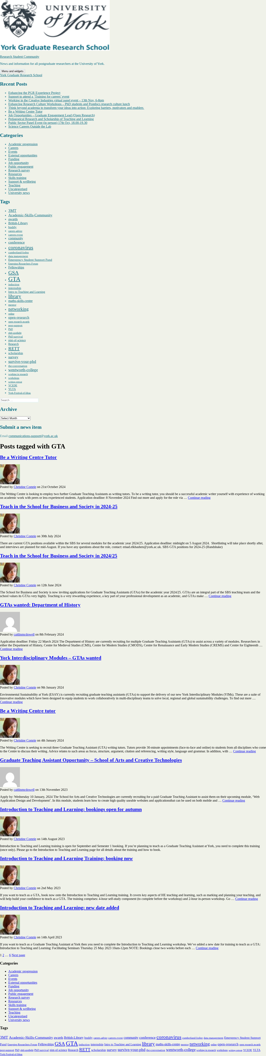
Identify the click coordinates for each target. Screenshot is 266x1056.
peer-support (15, 325)
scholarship (15, 353)
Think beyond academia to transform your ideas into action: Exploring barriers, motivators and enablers (76, 108)
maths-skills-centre (20, 301)
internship (14, 288)
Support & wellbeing (22, 181)
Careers (13, 148)
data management (18, 256)
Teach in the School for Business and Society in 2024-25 (58, 506)
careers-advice (15, 231)
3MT (12, 210)
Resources (15, 174)
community (15, 238)
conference (16, 242)
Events (12, 151)
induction (13, 284)
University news (19, 193)
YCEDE (12, 385)
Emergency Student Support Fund (30, 259)
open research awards (19, 321)
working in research (18, 374)
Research (13, 344)
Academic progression (23, 144)
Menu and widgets (12, 71)
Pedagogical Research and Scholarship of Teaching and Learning (51, 119)
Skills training (17, 178)
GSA (13, 272)
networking (18, 309)
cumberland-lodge (18, 252)
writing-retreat (15, 382)
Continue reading (199, 497)
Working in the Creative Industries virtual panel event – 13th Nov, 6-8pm (56, 100)
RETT (14, 348)
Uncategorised (17, 189)
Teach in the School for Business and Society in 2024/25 (58, 555)
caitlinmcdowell (24, 634)
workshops (13, 378)
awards (13, 219)
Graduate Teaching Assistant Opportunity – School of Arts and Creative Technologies (91, 760)
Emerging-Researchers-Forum (23, 263)
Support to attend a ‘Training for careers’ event (38, 96)
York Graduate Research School (21, 75)
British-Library (18, 223)
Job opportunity (18, 163)
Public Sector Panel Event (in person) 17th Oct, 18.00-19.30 (47, 122)
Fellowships (16, 267)
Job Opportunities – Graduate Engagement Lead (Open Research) (51, 115)
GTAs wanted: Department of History (40, 604)
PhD (10, 329)
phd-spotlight (14, 332)
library (14, 296)
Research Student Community (19, 56)
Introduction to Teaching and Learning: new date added (59, 907)
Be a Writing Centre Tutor (25, 111)
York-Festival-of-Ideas (19, 393)
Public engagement (20, 166)
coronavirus (20, 247)
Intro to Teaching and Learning (26, 291)
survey (13, 357)
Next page (18, 955)
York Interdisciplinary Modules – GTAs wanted (50, 657)
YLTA (12, 389)
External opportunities (22, 155)
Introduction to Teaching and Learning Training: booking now (66, 858)
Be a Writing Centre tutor (28, 710)
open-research (18, 317)
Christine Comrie (25, 487)
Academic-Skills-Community (30, 215)
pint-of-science (17, 340)
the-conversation (17, 365)
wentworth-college (23, 370)
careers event (15, 234)
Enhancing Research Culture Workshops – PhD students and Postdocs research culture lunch (69, 104)
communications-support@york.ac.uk (33, 436)
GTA (14, 279)
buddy (12, 227)
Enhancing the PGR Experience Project (34, 93)
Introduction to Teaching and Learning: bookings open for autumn (71, 809)
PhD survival (15, 336)
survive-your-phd (22, 361)
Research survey (19, 170)
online (11, 313)
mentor (12, 304)
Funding (13, 159)
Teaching (14, 185)
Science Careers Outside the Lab (29, 126)
